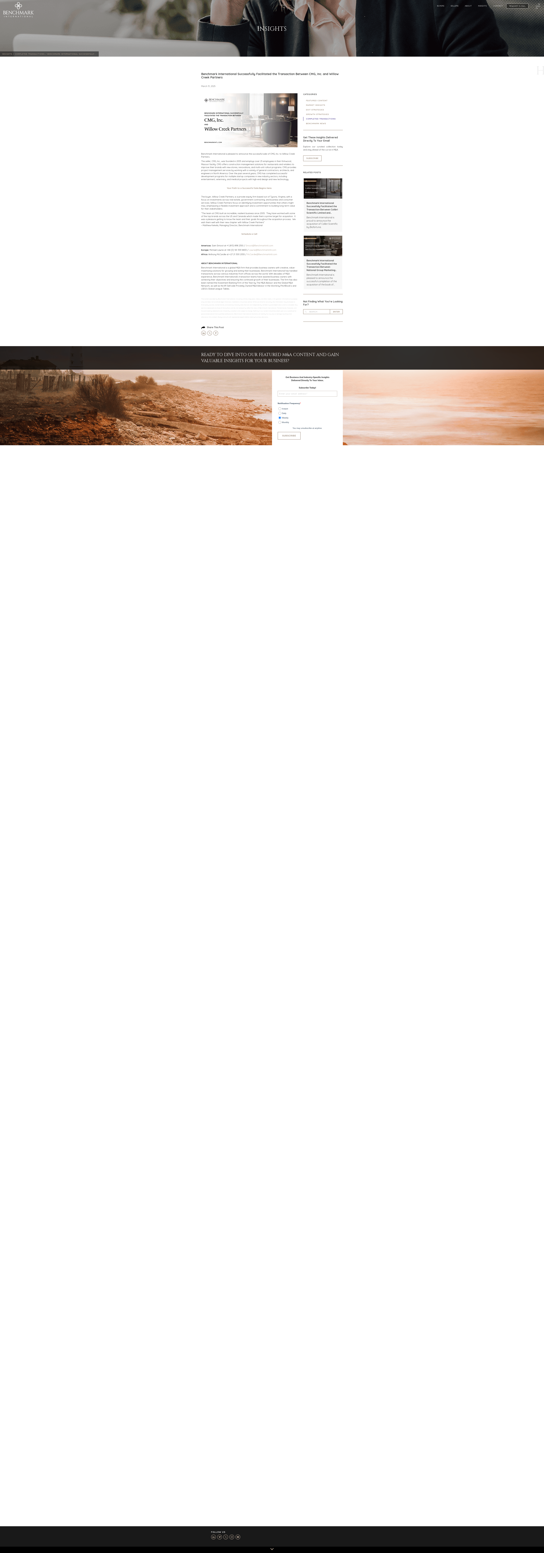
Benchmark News (316, 123)
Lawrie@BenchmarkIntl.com (262, 250)
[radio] (307, 408)
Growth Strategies (317, 114)
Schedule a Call (249, 234)
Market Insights (315, 105)
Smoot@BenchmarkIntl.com (259, 245)
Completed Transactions (321, 119)
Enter (336, 311)
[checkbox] (307, 414)
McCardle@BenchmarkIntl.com (262, 254)
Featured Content (317, 100)
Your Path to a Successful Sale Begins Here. (249, 188)
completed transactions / (31, 54)
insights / (8, 54)
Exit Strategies (315, 110)
